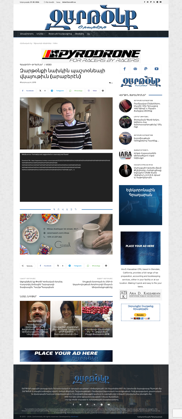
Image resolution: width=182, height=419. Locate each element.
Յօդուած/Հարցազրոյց (143, 100)
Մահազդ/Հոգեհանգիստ (143, 165)
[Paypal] (151, 2)
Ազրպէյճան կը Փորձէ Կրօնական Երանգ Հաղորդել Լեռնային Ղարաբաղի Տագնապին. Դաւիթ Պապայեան (41, 284)
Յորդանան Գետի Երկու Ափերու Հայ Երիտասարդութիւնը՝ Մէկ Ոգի (148, 123)
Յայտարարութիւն (141, 150)
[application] (66, 177)
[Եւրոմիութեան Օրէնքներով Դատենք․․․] (125, 138)
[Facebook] (144, 2)
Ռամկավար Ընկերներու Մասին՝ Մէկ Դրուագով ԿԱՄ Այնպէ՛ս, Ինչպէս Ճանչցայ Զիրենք (147, 107)
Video (55, 43)
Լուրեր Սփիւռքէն (141, 116)
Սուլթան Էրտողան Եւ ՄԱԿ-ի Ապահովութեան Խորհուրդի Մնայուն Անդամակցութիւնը (93, 284)
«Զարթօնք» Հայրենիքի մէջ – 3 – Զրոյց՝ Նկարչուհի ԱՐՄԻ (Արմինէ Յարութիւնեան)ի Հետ (66, 330)
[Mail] (147, 2)
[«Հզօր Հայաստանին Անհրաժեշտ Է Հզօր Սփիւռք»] (125, 154)
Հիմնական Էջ (26, 43)
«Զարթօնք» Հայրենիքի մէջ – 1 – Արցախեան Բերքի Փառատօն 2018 (97, 331)
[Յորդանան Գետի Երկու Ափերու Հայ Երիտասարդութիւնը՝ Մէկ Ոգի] (125, 122)
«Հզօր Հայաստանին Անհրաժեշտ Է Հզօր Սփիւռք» (145, 155)
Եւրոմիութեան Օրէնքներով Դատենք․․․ (146, 139)
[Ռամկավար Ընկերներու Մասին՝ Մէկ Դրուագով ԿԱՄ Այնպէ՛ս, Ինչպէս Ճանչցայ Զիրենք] (125, 105)
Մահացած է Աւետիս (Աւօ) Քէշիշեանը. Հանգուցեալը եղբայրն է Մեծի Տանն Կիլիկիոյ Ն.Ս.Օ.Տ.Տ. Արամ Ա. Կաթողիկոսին (147, 173)
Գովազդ (66, 209)
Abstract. (74, 417)
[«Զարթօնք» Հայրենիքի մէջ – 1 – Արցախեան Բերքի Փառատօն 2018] (97, 319)
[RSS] (154, 2)
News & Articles (34, 321)
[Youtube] (160, 2)
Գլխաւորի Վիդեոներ (42, 43)
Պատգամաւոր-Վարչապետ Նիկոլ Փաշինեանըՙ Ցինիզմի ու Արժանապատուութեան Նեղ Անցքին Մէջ (35, 329)
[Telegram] (157, 2)
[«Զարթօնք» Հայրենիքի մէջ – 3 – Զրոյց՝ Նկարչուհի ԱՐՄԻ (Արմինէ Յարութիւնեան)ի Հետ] (66, 319)
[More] (103, 90)
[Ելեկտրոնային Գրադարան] (140, 205)
